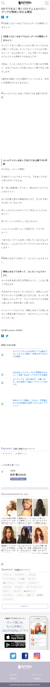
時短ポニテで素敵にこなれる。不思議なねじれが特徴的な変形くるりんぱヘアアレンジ (30, 403)
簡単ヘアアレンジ (8, 583)
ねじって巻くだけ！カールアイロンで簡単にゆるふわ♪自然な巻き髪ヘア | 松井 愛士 (40, 523)
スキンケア (17, 591)
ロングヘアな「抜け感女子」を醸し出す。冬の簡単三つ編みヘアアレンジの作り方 (30, 381)
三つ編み (22, 579)
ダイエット (6, 591)
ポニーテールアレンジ (34, 587)
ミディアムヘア (8, 599)
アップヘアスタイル (9, 579)
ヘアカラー (19, 595)
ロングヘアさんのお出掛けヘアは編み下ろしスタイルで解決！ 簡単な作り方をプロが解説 (30, 353)
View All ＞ (25, 606)
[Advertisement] (25, 131)
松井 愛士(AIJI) (18, 474)
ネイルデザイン (20, 574)
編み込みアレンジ (29, 591)
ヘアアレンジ (7, 574)
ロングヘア (8, 453)
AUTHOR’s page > (18, 479)
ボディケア (31, 579)
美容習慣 (40, 595)
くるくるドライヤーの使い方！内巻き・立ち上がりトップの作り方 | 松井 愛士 (24, 550)
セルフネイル (7, 587)
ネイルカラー (19, 587)
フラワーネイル (8, 595)
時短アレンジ (22, 453)
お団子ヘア (30, 595)
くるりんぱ (31, 574)
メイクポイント (33, 583)
